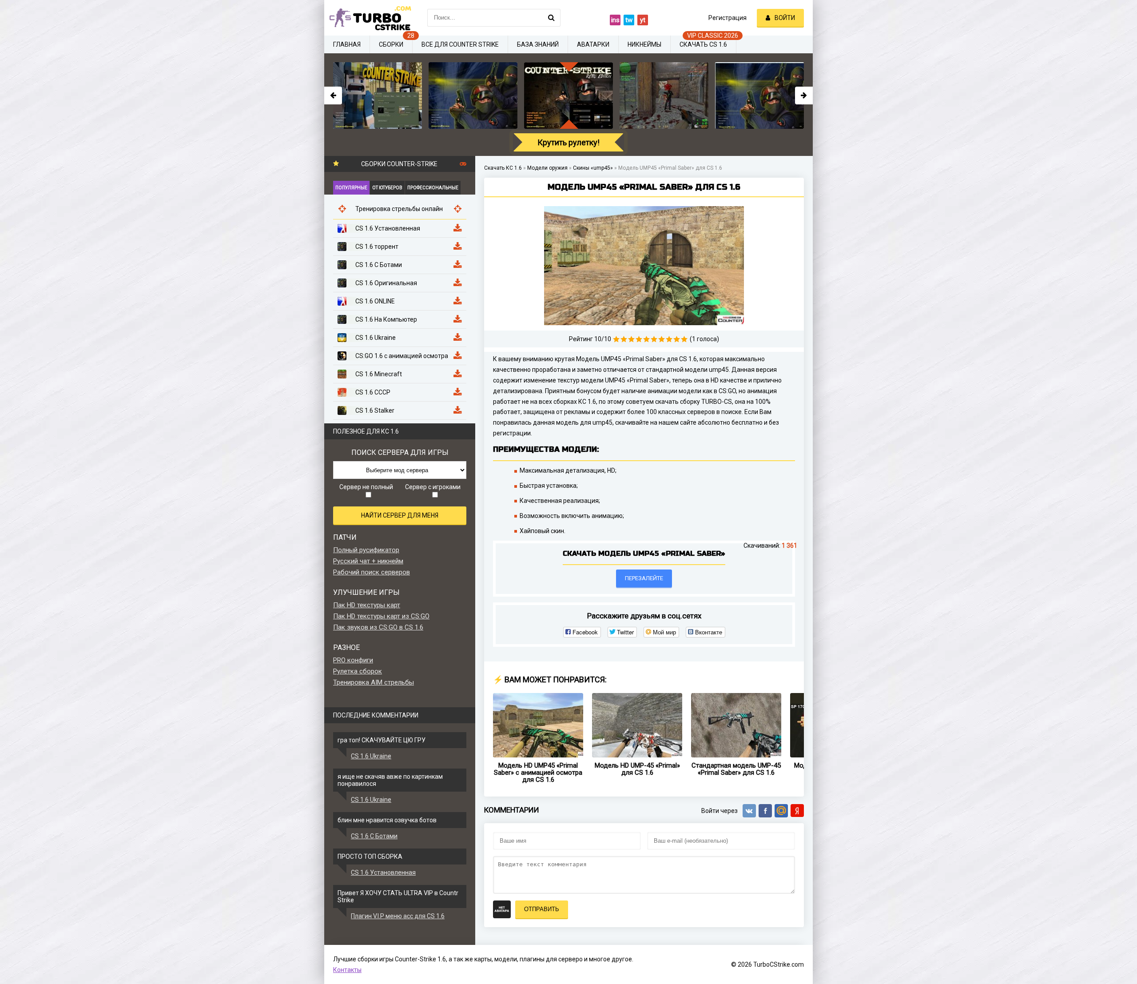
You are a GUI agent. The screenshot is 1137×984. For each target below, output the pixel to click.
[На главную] (368, 18)
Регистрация (727, 17)
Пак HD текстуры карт (366, 605)
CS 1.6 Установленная (383, 872)
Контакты (347, 969)
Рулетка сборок (357, 671)
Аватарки (593, 44)
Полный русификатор (366, 550)
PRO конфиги (353, 660)
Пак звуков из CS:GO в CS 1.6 (378, 627)
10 (684, 339)
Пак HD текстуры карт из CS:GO (381, 616)
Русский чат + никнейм (368, 561)
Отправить (541, 909)
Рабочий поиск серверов (371, 572)
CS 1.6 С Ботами (374, 836)
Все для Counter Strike (460, 44)
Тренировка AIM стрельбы (373, 682)
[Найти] (552, 18)
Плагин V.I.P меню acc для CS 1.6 (398, 916)
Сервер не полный (366, 486)
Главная (347, 44)
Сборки (391, 44)
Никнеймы (644, 44)
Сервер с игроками (433, 486)
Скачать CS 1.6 (703, 44)
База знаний (538, 44)
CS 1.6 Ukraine (371, 756)
